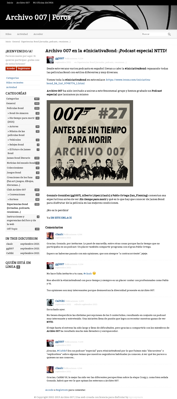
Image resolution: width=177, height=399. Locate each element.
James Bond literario (18, 158)
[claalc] (50, 235)
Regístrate (62, 390)
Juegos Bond (14, 172)
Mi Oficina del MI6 (43, 2)
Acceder (38, 34)
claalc (59, 234)
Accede (49, 390)
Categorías (12, 78)
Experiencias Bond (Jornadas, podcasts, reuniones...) (18, 208)
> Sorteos (13, 199)
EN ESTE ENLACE (61, 217)
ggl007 (59, 58)
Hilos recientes (14, 82)
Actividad (22, 34)
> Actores (13, 126)
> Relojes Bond (16, 144)
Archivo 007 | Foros (38, 17)
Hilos (8, 34)
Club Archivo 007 (16, 189)
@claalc (87, 273)
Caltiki (60, 300)
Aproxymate (136, 397)
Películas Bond (15, 108)
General (10, 103)
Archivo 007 (23, 2)
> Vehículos (14, 139)
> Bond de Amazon (18, 113)
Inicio (10, 2)
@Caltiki (61, 350)
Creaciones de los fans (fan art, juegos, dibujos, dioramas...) (20, 181)
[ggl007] (50, 59)
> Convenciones (16, 194)
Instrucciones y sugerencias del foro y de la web (21, 220)
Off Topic (12, 229)
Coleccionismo (15, 167)
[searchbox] (156, 34)
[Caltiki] (50, 302)
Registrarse (24, 68)
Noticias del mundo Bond (21, 163)
